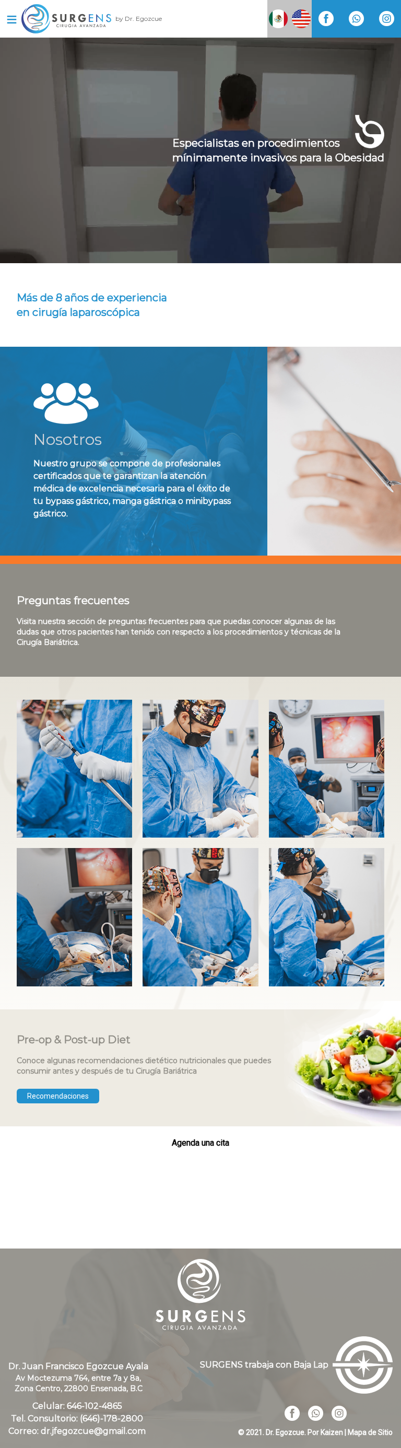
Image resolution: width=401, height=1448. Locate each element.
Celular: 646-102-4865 (77, 1406)
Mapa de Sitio (370, 1432)
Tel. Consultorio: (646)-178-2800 (77, 1418)
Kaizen (332, 1432)
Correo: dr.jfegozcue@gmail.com (77, 1431)
